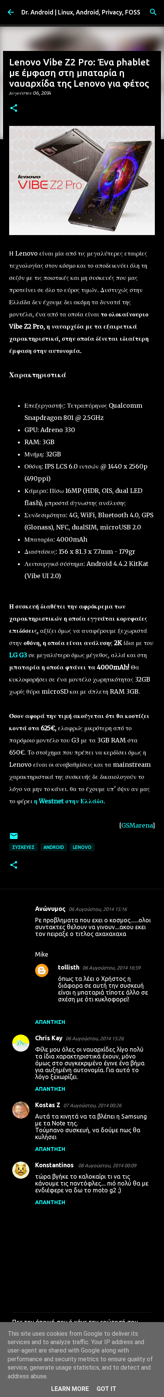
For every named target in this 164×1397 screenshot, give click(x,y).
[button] (13, 108)
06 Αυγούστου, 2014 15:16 (98, 909)
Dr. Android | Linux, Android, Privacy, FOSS (80, 12)
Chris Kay (49, 1038)
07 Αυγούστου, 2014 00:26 (92, 1105)
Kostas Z (47, 1104)
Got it (106, 1388)
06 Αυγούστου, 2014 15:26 (95, 1038)
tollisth (68, 967)
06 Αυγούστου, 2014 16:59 (111, 967)
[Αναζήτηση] (153, 12)
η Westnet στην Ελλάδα (69, 801)
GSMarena (136, 825)
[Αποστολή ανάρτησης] (13, 838)
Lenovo (82, 847)
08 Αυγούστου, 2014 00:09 (107, 1165)
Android (53, 847)
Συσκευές (23, 847)
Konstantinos (55, 1165)
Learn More (70, 1388)
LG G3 (18, 655)
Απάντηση (50, 1022)
